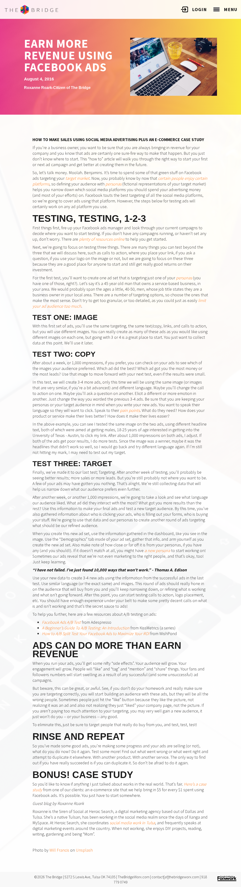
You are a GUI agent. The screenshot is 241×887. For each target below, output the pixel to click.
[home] (31, 10)
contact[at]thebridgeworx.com (175, 876)
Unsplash (84, 850)
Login (199, 9)
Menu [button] (230, 9)
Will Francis (59, 850)
